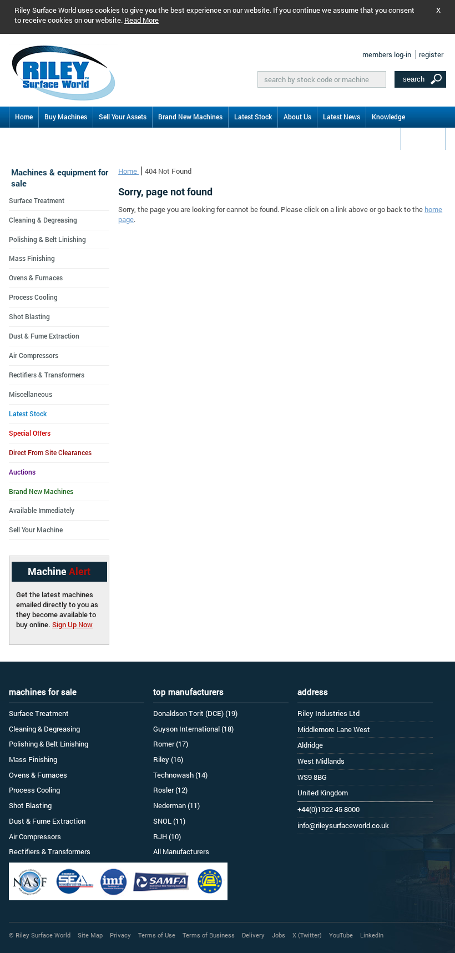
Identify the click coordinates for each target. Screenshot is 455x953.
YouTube (341, 935)
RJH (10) (167, 836)
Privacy (120, 935)
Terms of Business (209, 935)
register (431, 54)
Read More (141, 20)
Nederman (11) (176, 805)
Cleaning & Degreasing (43, 219)
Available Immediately (41, 510)
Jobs (278, 935)
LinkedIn (371, 935)
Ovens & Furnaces (36, 277)
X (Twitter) (307, 935)
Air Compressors (33, 355)
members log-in (386, 54)
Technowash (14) (180, 774)
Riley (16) (168, 759)
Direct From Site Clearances (50, 452)
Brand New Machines (190, 116)
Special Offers (29, 432)
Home (24, 116)
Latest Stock (253, 116)
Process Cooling (33, 297)
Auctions (22, 471)
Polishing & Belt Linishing (47, 239)
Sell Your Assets (122, 116)
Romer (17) (170, 743)
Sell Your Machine (36, 529)
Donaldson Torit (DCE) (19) (195, 713)
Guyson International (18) (193, 728)
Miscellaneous (30, 394)
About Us (297, 116)
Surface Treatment (36, 200)
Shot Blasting (29, 316)
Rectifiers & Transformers (46, 374)
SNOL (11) (169, 820)
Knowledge (388, 116)
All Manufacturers (181, 851)
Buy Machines (65, 116)
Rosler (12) (170, 789)
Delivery (253, 935)
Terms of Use (156, 935)
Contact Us (423, 138)
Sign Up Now (72, 624)
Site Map (90, 935)
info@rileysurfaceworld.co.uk (343, 825)
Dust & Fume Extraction (44, 335)
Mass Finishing (32, 258)
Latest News (341, 116)
